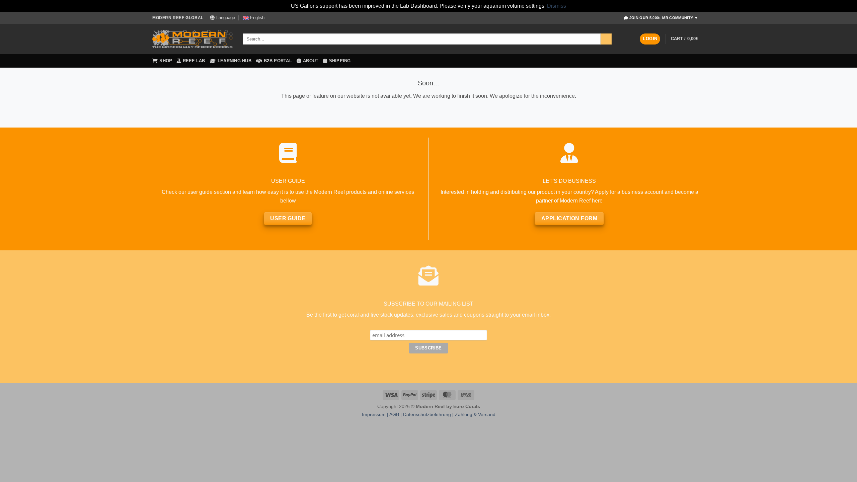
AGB (394, 414)
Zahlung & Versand (475, 414)
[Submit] (606, 39)
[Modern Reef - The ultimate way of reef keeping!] (192, 39)
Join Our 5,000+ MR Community (663, 18)
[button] (650, 39)
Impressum (374, 414)
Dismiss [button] (556, 6)
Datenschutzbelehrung (427, 414)
